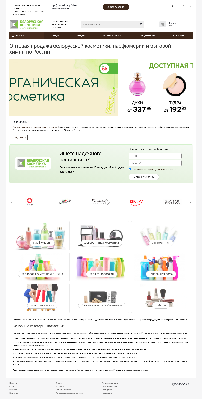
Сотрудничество (147, 35)
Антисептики (161, 242)
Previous (11, 202)
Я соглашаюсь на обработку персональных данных (154, 170)
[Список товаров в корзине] (168, 26)
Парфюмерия (42, 242)
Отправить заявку (144, 177)
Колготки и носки (42, 305)
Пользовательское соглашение (69, 393)
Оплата (59, 383)
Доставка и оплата (112, 35)
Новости (13, 383)
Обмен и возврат (63, 390)
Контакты (178, 35)
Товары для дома (161, 274)
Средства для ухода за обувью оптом (102, 305)
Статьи (12, 386)
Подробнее (20, 137)
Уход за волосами (101, 274)
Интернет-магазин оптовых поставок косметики (35, 127)
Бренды (81, 35)
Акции (56, 35)
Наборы (161, 305)
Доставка (60, 386)
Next (190, 202)
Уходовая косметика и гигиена (42, 274)
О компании (14, 390)
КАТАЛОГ (20, 35)
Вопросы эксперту (110, 383)
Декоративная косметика (101, 242)
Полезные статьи (109, 386)
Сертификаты (107, 390)
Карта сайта (107, 393)
